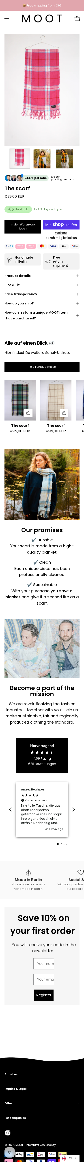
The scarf (20, 425)
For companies (15, 1118)
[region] (42, 809)
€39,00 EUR (20, 431)
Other (8, 1103)
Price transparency (20, 294)
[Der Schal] (20, 159)
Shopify (50, 1145)
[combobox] (70, 1158)
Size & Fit (12, 285)
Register (43, 995)
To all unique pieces (42, 367)
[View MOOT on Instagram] (7, 1133)
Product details (17, 276)
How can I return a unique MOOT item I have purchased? (36, 315)
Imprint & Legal (15, 1089)
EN (70, 1158)
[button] (10, 809)
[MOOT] (42, 19)
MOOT (19, 1145)
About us (10, 1074)
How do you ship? (19, 303)
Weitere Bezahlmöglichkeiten (61, 235)
